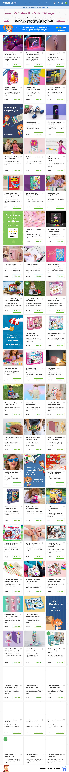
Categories (39, 2)
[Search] (58, 3)
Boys (25, 2)
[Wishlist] (54, 3)
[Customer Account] (62, 3)
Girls (30, 2)
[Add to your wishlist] (21, 52)
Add (17, 64)
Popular (46, 2)
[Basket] (66, 3)
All (34, 2)
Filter (5, 20)
